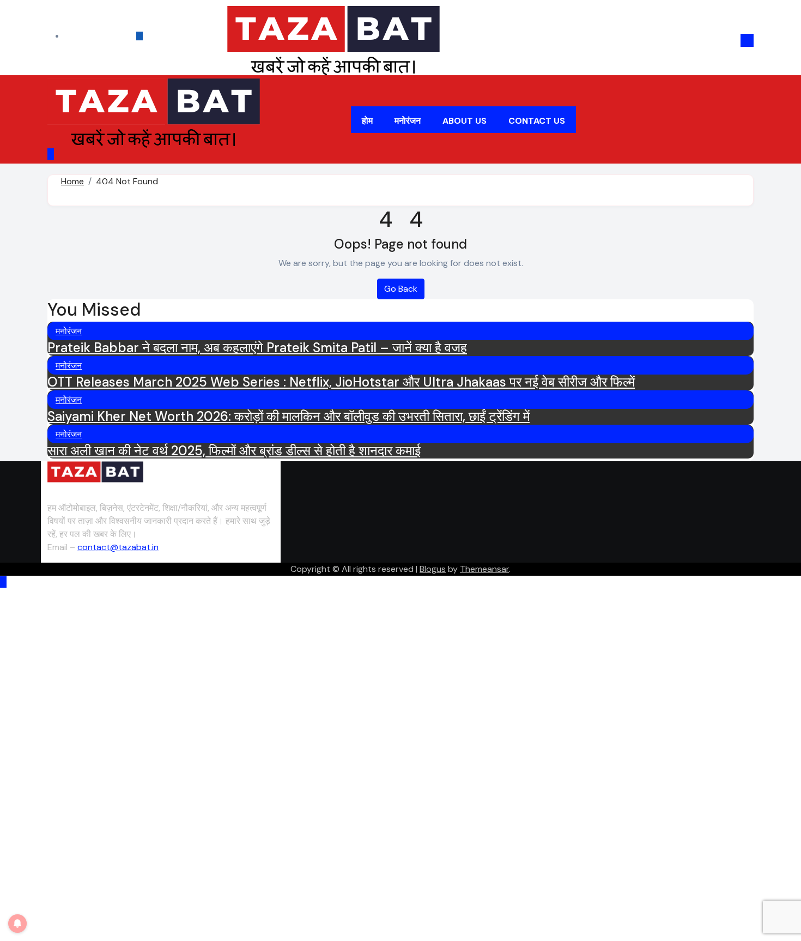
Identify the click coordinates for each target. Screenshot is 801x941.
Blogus (433, 569)
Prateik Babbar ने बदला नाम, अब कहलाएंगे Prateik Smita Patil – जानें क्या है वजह (257, 347)
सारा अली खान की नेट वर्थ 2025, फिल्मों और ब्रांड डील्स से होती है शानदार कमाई (234, 450)
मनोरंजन (408, 120)
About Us (464, 120)
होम (367, 120)
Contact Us (536, 120)
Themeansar (484, 569)
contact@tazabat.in (118, 547)
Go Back (400, 288)
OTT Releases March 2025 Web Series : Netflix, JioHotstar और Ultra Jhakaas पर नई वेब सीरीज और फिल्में (341, 381)
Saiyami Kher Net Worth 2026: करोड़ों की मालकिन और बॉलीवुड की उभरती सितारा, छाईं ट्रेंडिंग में (288, 416)
